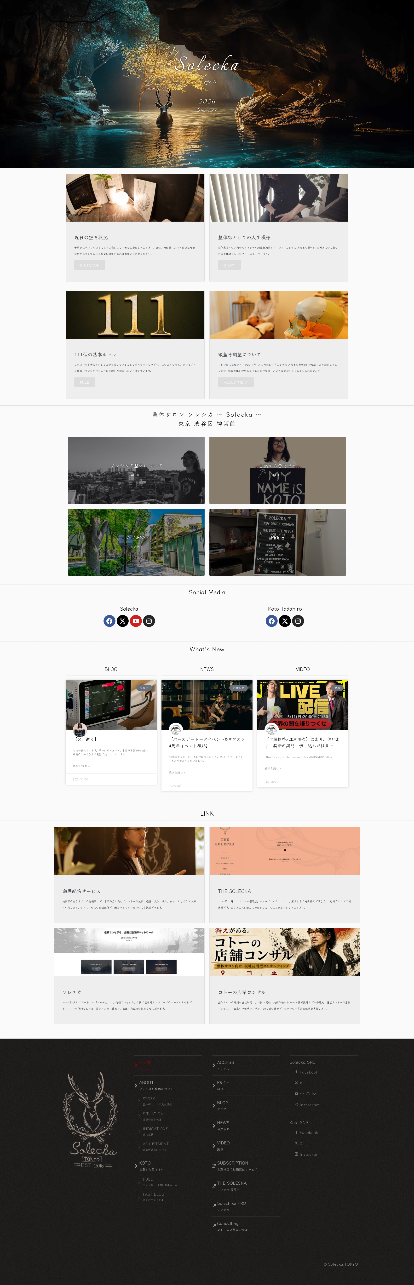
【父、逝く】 (86, 739)
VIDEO (303, 668)
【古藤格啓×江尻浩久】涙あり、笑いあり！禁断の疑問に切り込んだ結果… (302, 742)
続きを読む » (81, 766)
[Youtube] (136, 621)
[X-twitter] (123, 621)
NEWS (207, 668)
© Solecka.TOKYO (340, 1264)
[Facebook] (109, 621)
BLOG (111, 668)
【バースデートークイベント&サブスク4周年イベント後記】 (207, 742)
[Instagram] (149, 621)
